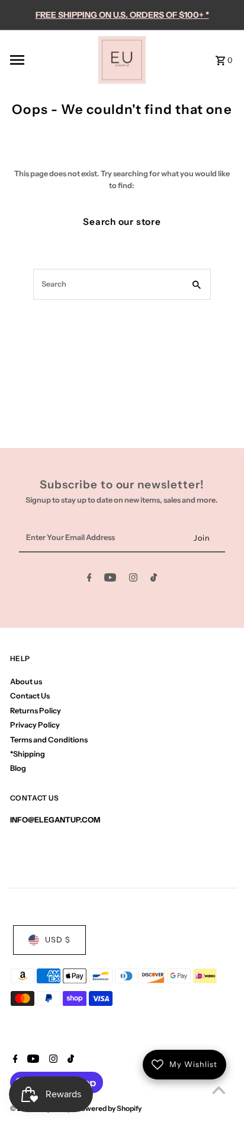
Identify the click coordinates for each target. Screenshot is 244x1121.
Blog (18, 768)
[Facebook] (89, 579)
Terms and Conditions (49, 739)
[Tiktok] (153, 579)
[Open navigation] (50, 60)
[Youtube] (110, 579)
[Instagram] (133, 579)
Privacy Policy (35, 724)
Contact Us (30, 695)
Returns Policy (35, 710)
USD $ (57, 939)
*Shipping (27, 754)
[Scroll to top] (219, 1089)
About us (26, 681)
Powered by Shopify (109, 1108)
